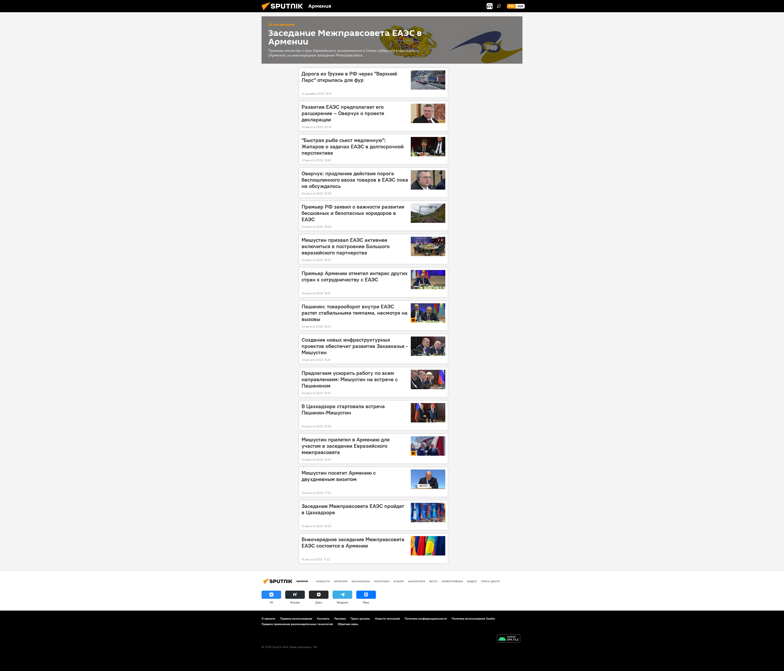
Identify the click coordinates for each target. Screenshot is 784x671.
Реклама (340, 618)
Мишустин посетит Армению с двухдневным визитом (339, 476)
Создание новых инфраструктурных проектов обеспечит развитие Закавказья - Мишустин (355, 346)
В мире (399, 581)
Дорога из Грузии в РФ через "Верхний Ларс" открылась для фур (349, 76)
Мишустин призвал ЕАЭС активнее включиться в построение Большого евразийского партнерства (346, 246)
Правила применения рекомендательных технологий (297, 624)
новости (323, 581)
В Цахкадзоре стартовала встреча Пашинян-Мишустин (343, 409)
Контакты (323, 618)
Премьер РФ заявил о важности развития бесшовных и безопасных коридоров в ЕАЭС (353, 213)
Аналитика (416, 581)
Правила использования (296, 618)
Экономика (360, 581)
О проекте (268, 618)
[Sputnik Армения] (283, 11)
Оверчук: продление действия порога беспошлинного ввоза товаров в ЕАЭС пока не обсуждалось (355, 179)
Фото (433, 581)
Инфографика (452, 581)
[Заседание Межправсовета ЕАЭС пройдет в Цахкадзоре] (428, 512)
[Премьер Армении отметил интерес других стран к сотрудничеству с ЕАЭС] (428, 279)
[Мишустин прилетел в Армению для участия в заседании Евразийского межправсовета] (428, 446)
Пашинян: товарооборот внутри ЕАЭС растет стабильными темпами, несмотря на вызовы (355, 312)
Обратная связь (348, 624)
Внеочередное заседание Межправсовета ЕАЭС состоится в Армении (353, 542)
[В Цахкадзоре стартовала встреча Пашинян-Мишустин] (428, 412)
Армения (340, 581)
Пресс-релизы (360, 618)
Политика (382, 581)
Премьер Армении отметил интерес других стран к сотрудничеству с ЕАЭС (355, 276)
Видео (472, 581)
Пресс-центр (490, 581)
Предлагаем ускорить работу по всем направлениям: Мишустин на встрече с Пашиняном (350, 379)
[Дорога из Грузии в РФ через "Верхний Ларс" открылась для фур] (428, 80)
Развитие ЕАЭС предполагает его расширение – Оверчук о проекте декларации (343, 113)
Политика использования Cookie (473, 618)
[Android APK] (508, 638)
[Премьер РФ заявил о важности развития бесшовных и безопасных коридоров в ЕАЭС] (428, 213)
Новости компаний (387, 618)
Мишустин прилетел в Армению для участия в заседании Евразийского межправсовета (346, 445)
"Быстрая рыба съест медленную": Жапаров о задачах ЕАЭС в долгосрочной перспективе (353, 146)
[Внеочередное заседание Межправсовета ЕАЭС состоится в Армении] (428, 545)
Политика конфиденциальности (426, 618)
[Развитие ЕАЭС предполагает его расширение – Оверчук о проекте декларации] (428, 113)
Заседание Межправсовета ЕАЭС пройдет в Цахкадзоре (353, 509)
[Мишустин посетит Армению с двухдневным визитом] (428, 479)
